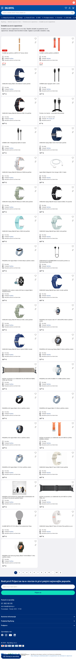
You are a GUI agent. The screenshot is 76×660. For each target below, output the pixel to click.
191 (57, 572)
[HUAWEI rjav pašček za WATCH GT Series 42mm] (19, 51)
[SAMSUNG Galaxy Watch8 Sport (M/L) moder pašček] (56, 288)
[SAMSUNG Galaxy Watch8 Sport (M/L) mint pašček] (56, 229)
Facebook (2, 635)
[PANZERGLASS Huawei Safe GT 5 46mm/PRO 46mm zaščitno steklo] (56, 317)
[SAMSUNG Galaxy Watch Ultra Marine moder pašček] (19, 81)
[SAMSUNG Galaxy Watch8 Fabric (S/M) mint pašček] (19, 229)
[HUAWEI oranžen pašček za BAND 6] (56, 51)
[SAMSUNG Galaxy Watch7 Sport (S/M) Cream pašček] (56, 465)
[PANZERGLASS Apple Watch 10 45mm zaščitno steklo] (56, 406)
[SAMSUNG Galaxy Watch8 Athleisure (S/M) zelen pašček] (19, 199)
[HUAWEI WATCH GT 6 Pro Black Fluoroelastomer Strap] (19, 524)
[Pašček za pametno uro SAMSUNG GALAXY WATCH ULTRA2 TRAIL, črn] (56, 494)
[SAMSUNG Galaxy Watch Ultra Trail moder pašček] (56, 140)
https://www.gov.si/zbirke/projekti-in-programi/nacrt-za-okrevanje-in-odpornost (51, 655)
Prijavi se (38, 592)
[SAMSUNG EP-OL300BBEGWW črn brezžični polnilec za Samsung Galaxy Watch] (56, 258)
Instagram (6, 635)
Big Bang (11, 58)
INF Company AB (50, 118)
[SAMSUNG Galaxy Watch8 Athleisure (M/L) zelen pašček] (19, 317)
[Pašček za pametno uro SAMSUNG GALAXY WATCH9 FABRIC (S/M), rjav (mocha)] (19, 376)
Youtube (10, 635)
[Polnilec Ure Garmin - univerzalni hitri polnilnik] (56, 111)
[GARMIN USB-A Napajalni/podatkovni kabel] (19, 140)
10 (49, 572)
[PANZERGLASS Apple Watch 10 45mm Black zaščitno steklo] (19, 258)
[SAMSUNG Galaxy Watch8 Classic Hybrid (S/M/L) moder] (19, 347)
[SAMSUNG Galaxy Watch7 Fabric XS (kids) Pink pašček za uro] (56, 524)
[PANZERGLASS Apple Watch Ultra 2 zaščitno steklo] (19, 406)
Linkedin (15, 635)
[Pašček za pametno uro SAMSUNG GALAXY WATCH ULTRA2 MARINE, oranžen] (56, 435)
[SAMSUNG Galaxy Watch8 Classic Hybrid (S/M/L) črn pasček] (56, 199)
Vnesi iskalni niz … (15, 12)
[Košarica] (73, 8)
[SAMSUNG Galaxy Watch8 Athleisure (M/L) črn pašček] (19, 111)
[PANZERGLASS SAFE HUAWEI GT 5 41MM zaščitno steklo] (56, 376)
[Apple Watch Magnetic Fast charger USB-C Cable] (56, 170)
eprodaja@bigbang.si (7, 606)
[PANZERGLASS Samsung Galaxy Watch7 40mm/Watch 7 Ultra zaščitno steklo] (19, 553)
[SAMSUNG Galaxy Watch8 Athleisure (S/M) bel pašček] (19, 170)
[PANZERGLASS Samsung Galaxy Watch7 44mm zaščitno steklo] (56, 347)
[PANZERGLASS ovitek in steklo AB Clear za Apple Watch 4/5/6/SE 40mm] (19, 288)
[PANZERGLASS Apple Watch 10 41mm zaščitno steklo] (19, 465)
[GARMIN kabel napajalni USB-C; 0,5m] (56, 81)
